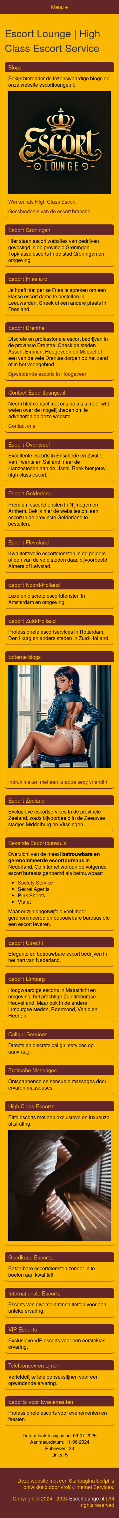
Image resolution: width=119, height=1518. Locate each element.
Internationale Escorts (34, 1293)
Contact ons (21, 425)
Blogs (15, 67)
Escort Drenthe (26, 328)
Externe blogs (24, 656)
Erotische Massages (32, 1070)
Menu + (59, 7)
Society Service (35, 882)
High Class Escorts (31, 1106)
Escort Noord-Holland (34, 584)
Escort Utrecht (25, 942)
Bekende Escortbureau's (37, 843)
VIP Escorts (22, 1329)
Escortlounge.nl (86, 1498)
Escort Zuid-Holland (32, 620)
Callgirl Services (28, 1034)
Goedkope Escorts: (31, 1257)
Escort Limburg (26, 978)
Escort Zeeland (26, 800)
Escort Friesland (27, 278)
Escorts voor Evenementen (40, 1401)
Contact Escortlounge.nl (36, 392)
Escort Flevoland (28, 542)
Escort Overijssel (29, 444)
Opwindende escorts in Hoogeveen (48, 373)
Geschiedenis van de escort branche (49, 211)
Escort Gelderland (29, 493)
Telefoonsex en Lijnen (33, 1365)
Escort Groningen (29, 230)
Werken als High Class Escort (42, 201)
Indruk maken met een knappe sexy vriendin (57, 781)
